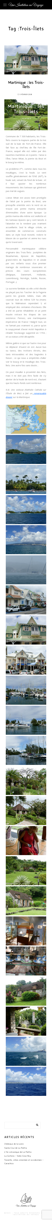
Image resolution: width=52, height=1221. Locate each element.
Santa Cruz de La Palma (15, 1148)
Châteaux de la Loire (14, 1144)
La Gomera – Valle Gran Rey (17, 1156)
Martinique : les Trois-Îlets (26, 84)
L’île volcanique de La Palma (17, 1152)
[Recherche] (36, 1124)
